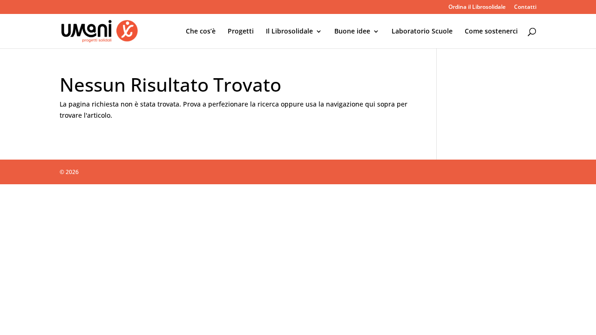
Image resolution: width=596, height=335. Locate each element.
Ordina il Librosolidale (477, 7)
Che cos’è (201, 31)
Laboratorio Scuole (422, 31)
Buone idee (352, 31)
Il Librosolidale (289, 31)
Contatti (525, 7)
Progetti (241, 31)
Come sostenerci (491, 31)
